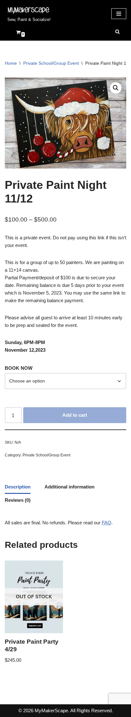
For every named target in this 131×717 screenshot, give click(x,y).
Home (11, 63)
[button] (115, 88)
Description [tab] (18, 486)
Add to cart (74, 415)
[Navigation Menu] (118, 13)
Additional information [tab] (69, 486)
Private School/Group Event (51, 63)
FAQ (106, 522)
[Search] (117, 31)
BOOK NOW (18, 368)
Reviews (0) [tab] (18, 500)
